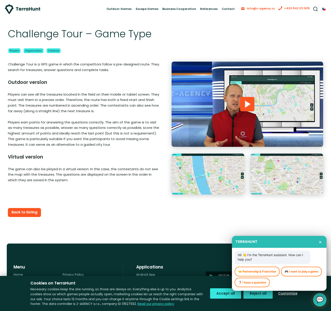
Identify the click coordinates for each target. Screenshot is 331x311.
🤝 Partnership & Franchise (257, 270)
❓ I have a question (252, 282)
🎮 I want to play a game (301, 270)
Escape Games (122, 11)
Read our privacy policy (156, 304)
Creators (62, 56)
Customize (287, 293)
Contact (219, 11)
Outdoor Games (89, 11)
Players (15, 56)
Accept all (225, 293)
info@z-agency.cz (255, 11)
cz (324, 11)
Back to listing (26, 218)
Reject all (258, 293)
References (196, 11)
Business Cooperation (161, 11)
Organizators (38, 56)
